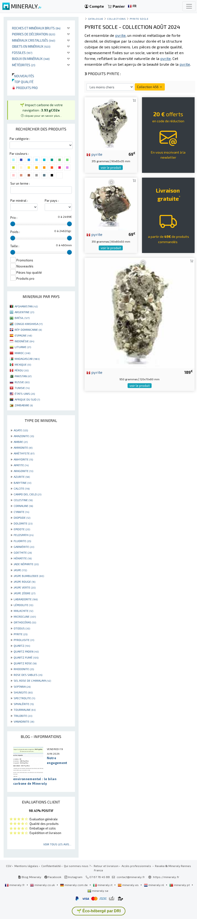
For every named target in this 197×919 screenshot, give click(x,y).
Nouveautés (23, 76)
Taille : (14, 246)
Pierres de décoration (33, 34)
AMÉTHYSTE (24, 453)
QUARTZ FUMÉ (26, 657)
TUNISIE (22, 387)
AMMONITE (23, 447)
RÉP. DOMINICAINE (28, 329)
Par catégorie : (20, 139)
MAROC (22, 353)
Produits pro (26, 88)
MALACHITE (23, 610)
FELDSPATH (23, 535)
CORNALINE (23, 505)
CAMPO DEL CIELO (27, 494)
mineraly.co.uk (44, 885)
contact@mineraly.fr (131, 877)
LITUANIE (23, 347)
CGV (8, 865)
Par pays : (52, 200)
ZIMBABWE (24, 405)
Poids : (15, 232)
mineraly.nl (156, 885)
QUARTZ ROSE (25, 663)
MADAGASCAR (27, 358)
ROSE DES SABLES (28, 674)
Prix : (13, 218)
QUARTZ (22, 645)
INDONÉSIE (24, 341)
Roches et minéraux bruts (36, 28)
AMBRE (21, 441)
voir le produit (111, 167)
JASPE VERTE (25, 587)
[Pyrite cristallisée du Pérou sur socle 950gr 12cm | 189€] (140, 312)
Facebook (54, 877)
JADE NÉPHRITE (26, 564)
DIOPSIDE (22, 517)
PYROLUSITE (24, 639)
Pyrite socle (139, 18)
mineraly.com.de (76, 885)
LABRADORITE (26, 599)
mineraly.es (130, 885)
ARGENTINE (24, 312)
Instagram (74, 877)
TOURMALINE (25, 709)
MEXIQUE (23, 364)
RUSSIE (22, 382)
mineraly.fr (17, 885)
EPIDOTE (22, 529)
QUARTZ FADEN (26, 651)
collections (116, 18)
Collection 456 (148, 87)
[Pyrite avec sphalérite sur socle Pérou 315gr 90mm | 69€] (111, 123)
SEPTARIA (22, 686)
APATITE (21, 465)
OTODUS (22, 628)
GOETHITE (23, 552)
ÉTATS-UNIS (25, 393)
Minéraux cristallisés (33, 40)
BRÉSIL (22, 317)
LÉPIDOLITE (23, 605)
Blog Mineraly (31, 877)
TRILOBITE (23, 715)
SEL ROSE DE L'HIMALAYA (32, 680)
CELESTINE (23, 500)
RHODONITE (24, 669)
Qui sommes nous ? (77, 865)
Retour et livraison (106, 865)
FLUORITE (22, 541)
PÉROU (22, 370)
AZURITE (22, 476)
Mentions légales (26, 865)
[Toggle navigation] (189, 6)
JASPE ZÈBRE (24, 593)
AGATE (21, 430)
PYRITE (20, 634)
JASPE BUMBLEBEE (29, 575)
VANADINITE (24, 721)
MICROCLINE (25, 616)
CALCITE (22, 488)
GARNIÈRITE (24, 546)
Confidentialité (51, 865)
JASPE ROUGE (24, 581)
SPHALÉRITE (24, 703)
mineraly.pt (182, 885)
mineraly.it (105, 885)
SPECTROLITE (24, 698)
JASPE (20, 570)
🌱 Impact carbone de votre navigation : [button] (41, 110)
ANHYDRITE (23, 459)
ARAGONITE (23, 470)
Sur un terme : (20, 183)
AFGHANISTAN (26, 306)
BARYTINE (22, 482)
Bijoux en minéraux (31, 59)
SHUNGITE (23, 692)
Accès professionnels (137, 865)
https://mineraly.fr (166, 877)
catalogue (95, 18)
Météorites (23, 65)
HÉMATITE (23, 558)
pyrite (96, 154)
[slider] (12, 223)
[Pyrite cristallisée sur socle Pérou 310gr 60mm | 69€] (111, 203)
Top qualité (22, 82)
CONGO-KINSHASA (29, 323)
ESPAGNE (23, 335)
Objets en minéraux (31, 46)
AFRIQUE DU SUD (27, 399)
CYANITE (21, 511)
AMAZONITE (24, 436)
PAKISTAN (23, 376)
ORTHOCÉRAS (25, 622)
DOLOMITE (23, 523)
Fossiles (22, 53)
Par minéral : (19, 200)
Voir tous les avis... (57, 844)
